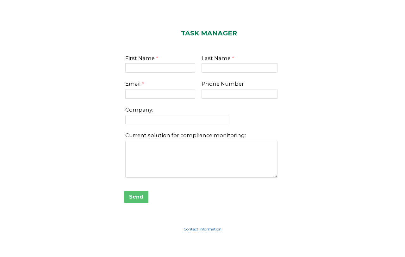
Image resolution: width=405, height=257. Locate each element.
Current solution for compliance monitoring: (185, 135)
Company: (139, 110)
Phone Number (223, 84)
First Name (140, 58)
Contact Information (202, 229)
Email (133, 84)
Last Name (216, 58)
